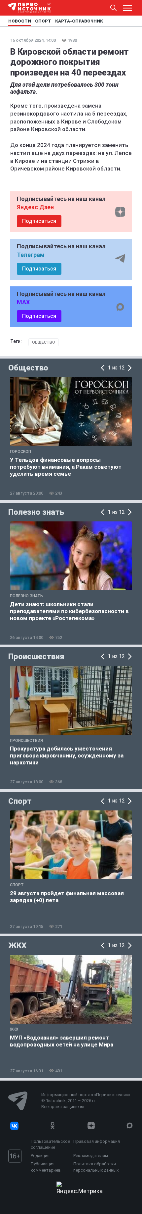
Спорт (20, 801)
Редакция (40, 1155)
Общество (43, 342)
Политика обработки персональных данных (96, 1166)
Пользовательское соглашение (50, 1144)
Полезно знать (36, 512)
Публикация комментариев (46, 1166)
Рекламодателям (90, 1155)
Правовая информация (96, 1141)
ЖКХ (17, 945)
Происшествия (36, 656)
